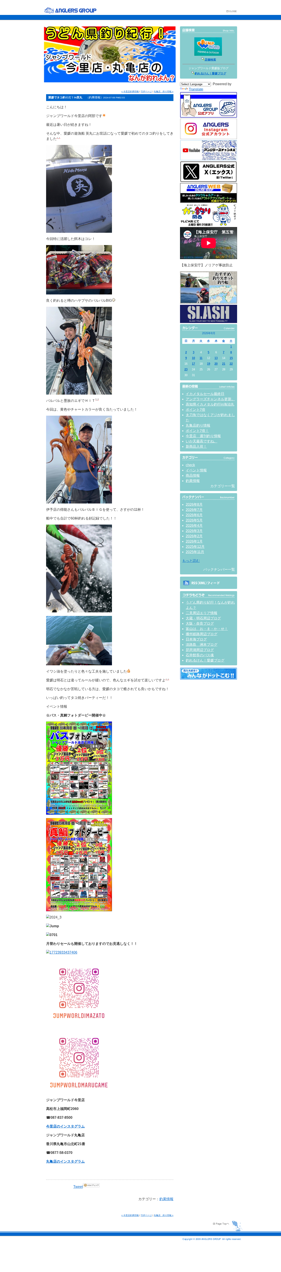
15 (231, 358)
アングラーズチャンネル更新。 (210, 399)
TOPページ (146, 91)
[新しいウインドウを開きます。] (208, 678)
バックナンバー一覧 (219, 569)
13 (216, 358)
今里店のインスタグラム (65, 1126)
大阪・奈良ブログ (200, 623)
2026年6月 (194, 515)
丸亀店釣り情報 (198, 425)
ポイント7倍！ (197, 431)
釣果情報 (166, 1199)
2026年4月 (194, 525)
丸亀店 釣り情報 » (163, 91)
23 (185, 369)
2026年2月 (194, 536)
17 (193, 363)
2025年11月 (195, 552)
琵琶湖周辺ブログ (200, 650)
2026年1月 (194, 541)
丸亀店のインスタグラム (65, 1161)
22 (231, 363)
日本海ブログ (196, 639)
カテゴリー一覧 (222, 486)
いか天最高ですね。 (201, 441)
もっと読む (191, 561)
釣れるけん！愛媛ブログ (210, 73)
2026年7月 (194, 510)
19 (208, 363)
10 (193, 358)
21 (223, 363)
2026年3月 (194, 531)
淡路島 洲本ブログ (201, 644)
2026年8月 (194, 504)
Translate (196, 89)
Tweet (78, 1187)
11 (201, 358)
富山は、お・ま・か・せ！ (207, 629)
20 (216, 363)
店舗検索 (210, 59)
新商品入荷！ (196, 446)
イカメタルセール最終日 (205, 394)
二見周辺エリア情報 (201, 613)
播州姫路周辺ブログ (201, 634)
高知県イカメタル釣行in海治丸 (210, 404)
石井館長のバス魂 (200, 655)
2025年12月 (195, 546)
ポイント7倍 (195, 409)
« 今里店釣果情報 (130, 91)
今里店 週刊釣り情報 (203, 436)
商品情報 (193, 475)
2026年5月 (194, 520)
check (190, 465)
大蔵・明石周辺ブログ (203, 618)
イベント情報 (196, 470)
